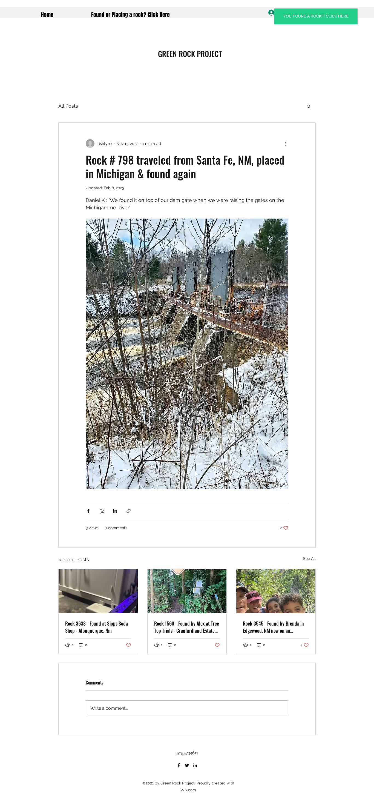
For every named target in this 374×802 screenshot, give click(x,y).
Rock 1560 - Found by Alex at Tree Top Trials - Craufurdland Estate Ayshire (186, 627)
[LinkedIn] (195, 765)
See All (309, 558)
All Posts (68, 106)
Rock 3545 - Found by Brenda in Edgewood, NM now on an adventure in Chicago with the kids (276, 627)
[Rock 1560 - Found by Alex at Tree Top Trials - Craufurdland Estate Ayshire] (187, 591)
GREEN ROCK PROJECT (190, 53)
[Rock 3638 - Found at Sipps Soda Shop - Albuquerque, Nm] (98, 591)
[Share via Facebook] (88, 511)
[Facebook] (179, 765)
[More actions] (285, 143)
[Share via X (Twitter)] (101, 511)
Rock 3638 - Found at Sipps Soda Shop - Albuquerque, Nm (96, 627)
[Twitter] (187, 765)
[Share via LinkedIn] (115, 511)
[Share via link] (128, 511)
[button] (308, 106)
